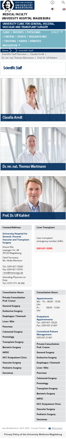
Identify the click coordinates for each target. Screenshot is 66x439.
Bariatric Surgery (12, 347)
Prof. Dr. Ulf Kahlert (47, 57)
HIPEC (6, 352)
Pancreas (7, 326)
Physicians (34, 32)
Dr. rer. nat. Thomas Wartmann (18, 57)
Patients (18, 32)
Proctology (8, 336)
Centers (9, 36)
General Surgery (11, 305)
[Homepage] (17, 11)
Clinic (6, 32)
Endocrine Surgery (13, 311)
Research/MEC (38, 36)
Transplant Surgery (13, 341)
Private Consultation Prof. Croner (14, 299)
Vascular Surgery (12, 362)
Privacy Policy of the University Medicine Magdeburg (33, 434)
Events (21, 36)
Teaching (10, 41)
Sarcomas (8, 372)
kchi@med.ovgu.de (13, 272)
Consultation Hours (13, 292)
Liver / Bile (8, 321)
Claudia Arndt (37, 54)
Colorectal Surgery (13, 331)
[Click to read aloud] (52, 10)
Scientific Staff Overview (14, 54)
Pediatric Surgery (12, 367)
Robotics (35, 41)
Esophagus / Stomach (14, 316)
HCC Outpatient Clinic (15, 357)
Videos (23, 41)
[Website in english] (64, 9)
